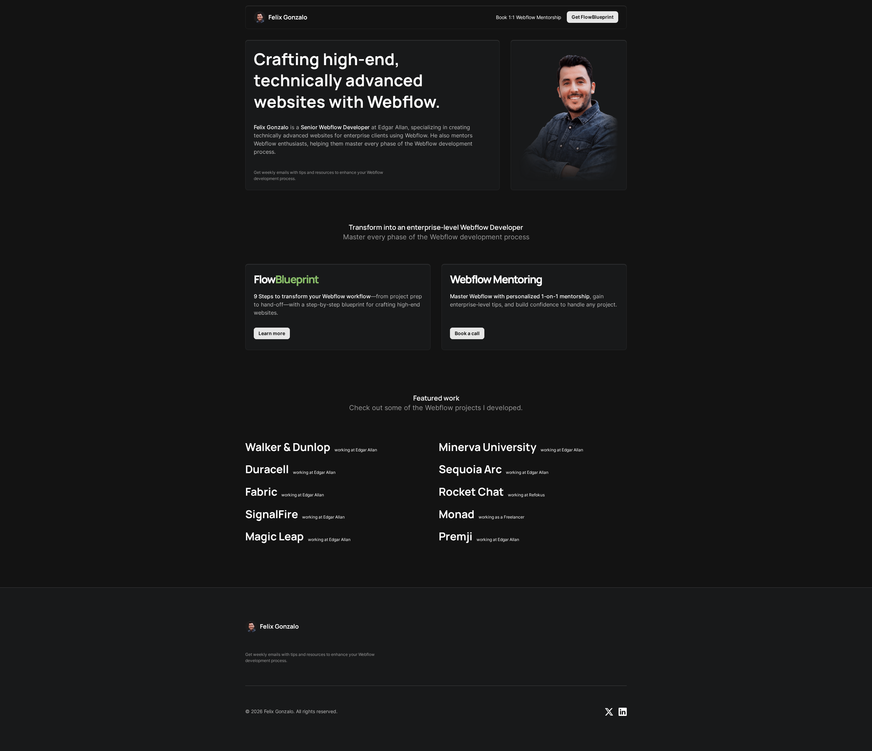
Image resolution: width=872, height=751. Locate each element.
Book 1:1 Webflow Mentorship (528, 17)
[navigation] (280, 17)
